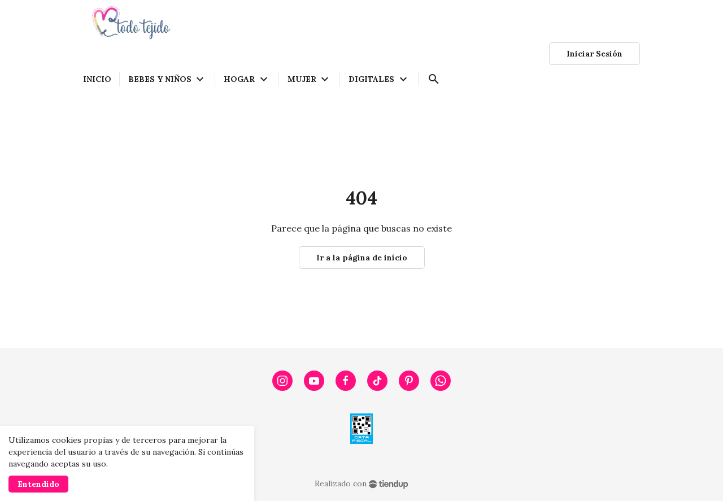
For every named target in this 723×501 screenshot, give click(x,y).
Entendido (38, 484)
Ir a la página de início (361, 257)
